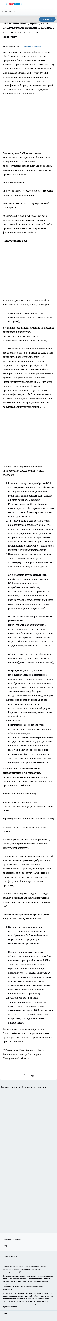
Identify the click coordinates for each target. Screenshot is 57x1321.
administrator (32, 46)
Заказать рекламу (10, 1256)
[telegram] (33, 1076)
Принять (47, 19)
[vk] (24, 1076)
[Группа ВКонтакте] (5, 1246)
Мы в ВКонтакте (8, 11)
